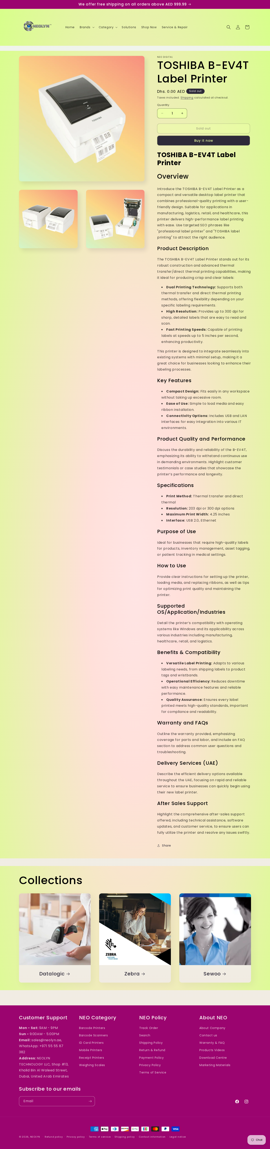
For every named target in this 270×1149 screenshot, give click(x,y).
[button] (86, 27)
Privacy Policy (150, 1065)
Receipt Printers (91, 1058)
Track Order (148, 1028)
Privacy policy (76, 1136)
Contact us (208, 1035)
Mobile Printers (90, 1050)
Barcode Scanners (93, 1035)
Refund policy (54, 1136)
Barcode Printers (92, 1028)
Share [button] (166, 845)
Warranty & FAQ (212, 1043)
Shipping (187, 97)
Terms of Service (152, 1072)
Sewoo (212, 974)
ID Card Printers (91, 1043)
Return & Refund (152, 1050)
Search (144, 1035)
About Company (212, 1028)
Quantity (163, 105)
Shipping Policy (151, 1043)
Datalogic (52, 974)
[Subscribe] (90, 1101)
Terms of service (100, 1136)
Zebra (132, 974)
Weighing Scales (92, 1065)
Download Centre (213, 1058)
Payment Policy (151, 1058)
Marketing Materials (214, 1065)
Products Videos (212, 1050)
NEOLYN (35, 1136)
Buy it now (203, 140)
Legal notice (178, 1136)
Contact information (152, 1136)
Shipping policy (125, 1136)
